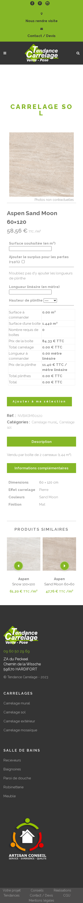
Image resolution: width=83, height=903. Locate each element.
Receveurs (12, 760)
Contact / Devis (41, 895)
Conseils (37, 890)
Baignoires (12, 769)
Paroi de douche (17, 778)
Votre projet (12, 890)
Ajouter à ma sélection (39, 401)
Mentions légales (41, 900)
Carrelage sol (14, 712)
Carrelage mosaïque (20, 730)
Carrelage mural (44, 422)
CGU (66, 895)
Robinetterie (13, 787)
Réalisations (62, 890)
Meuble (9, 796)
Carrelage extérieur (19, 721)
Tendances (11, 895)
